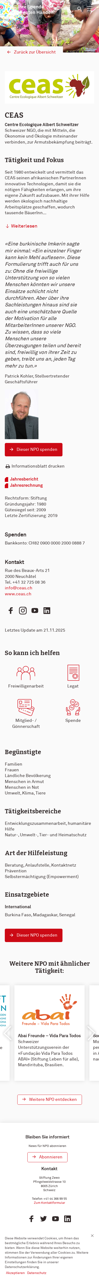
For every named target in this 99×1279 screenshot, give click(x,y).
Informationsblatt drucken (38, 466)
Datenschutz (36, 1273)
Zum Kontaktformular (49, 1202)
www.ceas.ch (18, 594)
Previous (8, 1033)
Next (91, 1033)
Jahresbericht (24, 479)
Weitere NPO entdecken (53, 1100)
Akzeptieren (15, 1273)
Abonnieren (50, 1157)
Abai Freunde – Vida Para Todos (49, 1036)
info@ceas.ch (18, 588)
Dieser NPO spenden (37, 450)
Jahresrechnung (26, 485)
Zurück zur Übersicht (35, 52)
